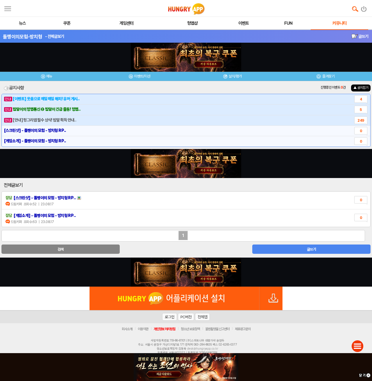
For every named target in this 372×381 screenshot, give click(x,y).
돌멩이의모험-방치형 (22, 36)
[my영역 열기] (7, 8)
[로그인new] (364, 7)
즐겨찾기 (328, 76)
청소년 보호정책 (190, 329)
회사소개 (127, 329)
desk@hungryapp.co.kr (202, 348)
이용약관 (143, 329)
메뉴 (49, 76)
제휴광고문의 (243, 329)
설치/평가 (235, 76)
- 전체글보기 (54, 36)
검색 (61, 249)
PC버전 (186, 316)
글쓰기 (363, 36)
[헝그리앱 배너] (186, 272)
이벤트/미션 (142, 76)
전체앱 (202, 316)
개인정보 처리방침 (164, 329)
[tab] (46, 77)
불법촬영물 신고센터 (217, 329)
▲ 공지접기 (360, 88)
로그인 (169, 316)
